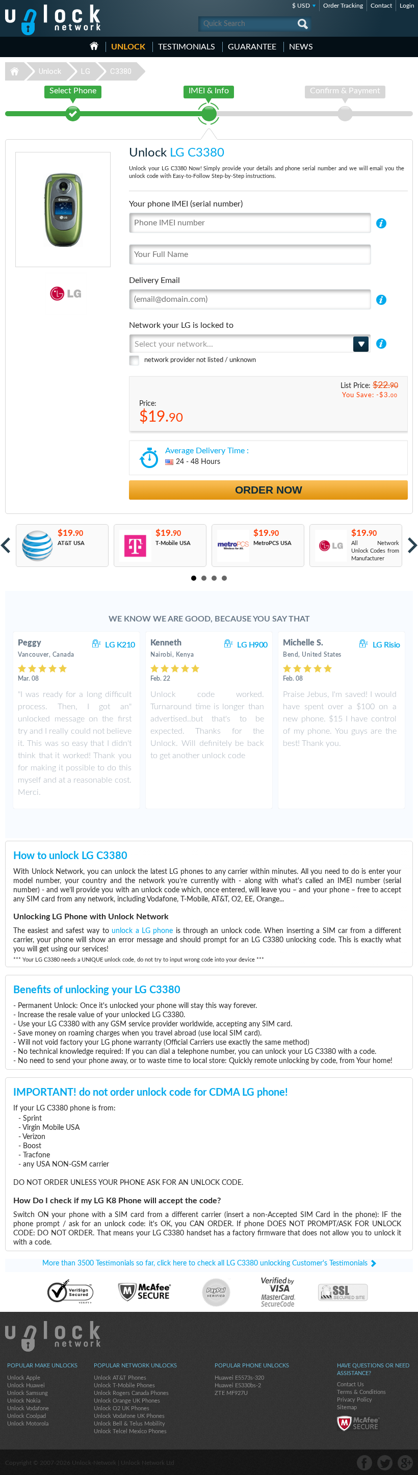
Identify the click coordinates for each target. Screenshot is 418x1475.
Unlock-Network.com (52, 1336)
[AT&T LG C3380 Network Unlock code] (37, 546)
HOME (94, 46)
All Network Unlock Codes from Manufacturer (375, 550)
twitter (385, 1462)
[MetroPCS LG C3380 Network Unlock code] (232, 546)
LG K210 (120, 645)
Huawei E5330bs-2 (238, 1385)
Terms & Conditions (361, 1392)
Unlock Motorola (27, 1424)
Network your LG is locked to (181, 325)
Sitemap (347, 1407)
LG (85, 71)
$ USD (301, 6)
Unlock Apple (23, 1378)
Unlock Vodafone (28, 1408)
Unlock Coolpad (26, 1416)
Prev (5, 545)
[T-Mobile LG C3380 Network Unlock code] (134, 546)
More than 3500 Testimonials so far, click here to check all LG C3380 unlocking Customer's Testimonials (205, 1263)
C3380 (121, 71)
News (301, 47)
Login (407, 6)
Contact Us (350, 1384)
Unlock (128, 47)
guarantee (252, 47)
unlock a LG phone (142, 931)
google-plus (405, 1462)
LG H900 (252, 645)
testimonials (186, 47)
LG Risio (386, 645)
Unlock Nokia (23, 1401)
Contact (381, 6)
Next (412, 545)
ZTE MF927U (231, 1393)
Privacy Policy (354, 1400)
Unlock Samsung (27, 1393)
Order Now (268, 490)
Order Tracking (343, 6)
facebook (364, 1462)
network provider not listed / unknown (200, 360)
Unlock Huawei (26, 1385)
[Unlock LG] (36, 293)
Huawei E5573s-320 (239, 1378)
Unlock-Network (52, 20)
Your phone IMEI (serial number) (186, 204)
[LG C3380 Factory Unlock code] (330, 546)
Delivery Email (154, 280)
